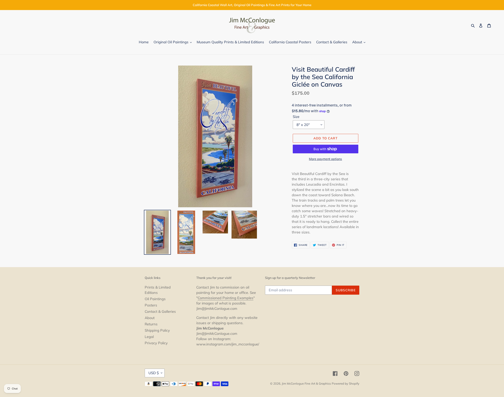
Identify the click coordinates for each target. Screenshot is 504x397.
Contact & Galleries (160, 311)
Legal (149, 336)
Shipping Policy (157, 330)
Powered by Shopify (345, 383)
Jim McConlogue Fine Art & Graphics (306, 383)
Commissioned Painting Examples (225, 298)
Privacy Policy (156, 343)
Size (296, 116)
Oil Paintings (155, 299)
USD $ (153, 373)
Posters (151, 305)
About (150, 318)
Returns (151, 324)
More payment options (325, 159)
